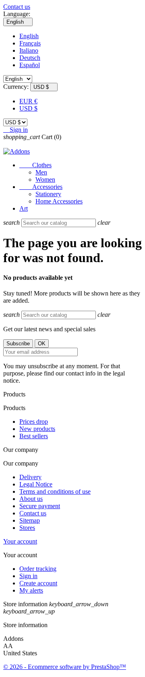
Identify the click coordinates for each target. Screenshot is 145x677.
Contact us (16, 6)
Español (29, 65)
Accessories (40, 186)
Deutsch (29, 57)
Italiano (28, 50)
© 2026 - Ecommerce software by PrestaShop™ (64, 666)
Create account (38, 583)
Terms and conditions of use (55, 491)
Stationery (48, 194)
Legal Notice (35, 484)
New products (37, 428)
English (29, 36)
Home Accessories (59, 201)
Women (45, 179)
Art (23, 208)
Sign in (28, 575)
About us (31, 498)
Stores (27, 527)
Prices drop (33, 421)
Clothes (35, 165)
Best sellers (33, 436)
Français (30, 43)
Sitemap (29, 520)
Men (41, 172)
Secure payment (39, 506)
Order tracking (37, 568)
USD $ (28, 108)
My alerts (31, 590)
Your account (20, 541)
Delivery (30, 477)
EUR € (28, 101)
